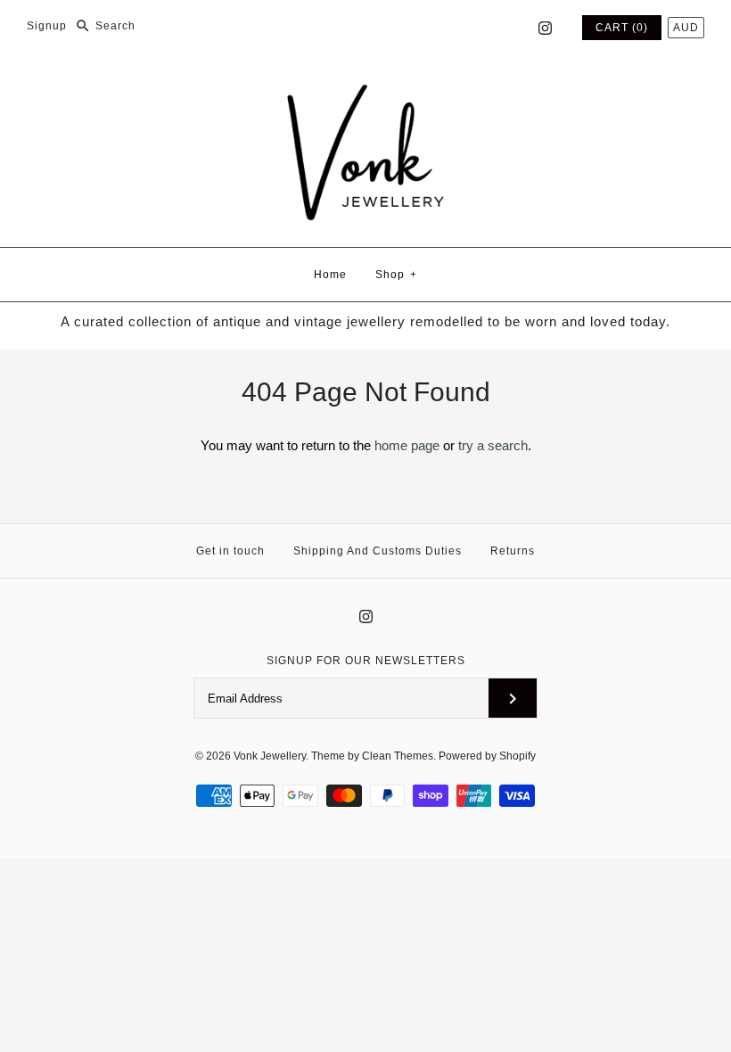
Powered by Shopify (487, 756)
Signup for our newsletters (366, 660)
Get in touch (230, 551)
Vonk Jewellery (270, 756)
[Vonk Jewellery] (365, 86)
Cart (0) (621, 27)
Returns (512, 551)
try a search (493, 445)
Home (330, 274)
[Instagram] (545, 28)
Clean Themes (397, 756)
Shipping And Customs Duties (377, 551)
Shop (396, 274)
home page (406, 445)
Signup (47, 26)
